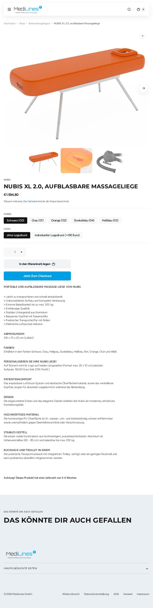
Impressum (143, 594)
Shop (22, 23)
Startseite (9, 23)
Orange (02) (60, 221)
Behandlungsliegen (39, 23)
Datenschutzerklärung (96, 594)
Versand (127, 594)
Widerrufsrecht (71, 594)
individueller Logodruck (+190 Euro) (57, 235)
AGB (116, 594)
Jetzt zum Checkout (37, 276)
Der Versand (30, 201)
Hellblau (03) (111, 221)
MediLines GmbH (22, 594)
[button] (9, 9)
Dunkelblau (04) (85, 221)
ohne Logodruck (18, 235)
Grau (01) (39, 221)
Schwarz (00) (17, 221)
